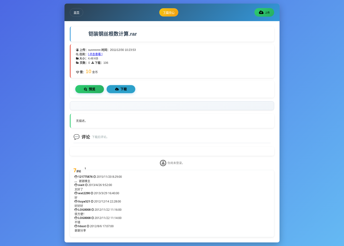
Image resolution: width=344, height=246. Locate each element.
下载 (123, 89)
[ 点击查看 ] (95, 54)
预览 (92, 89)
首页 (76, 13)
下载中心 (169, 13)
